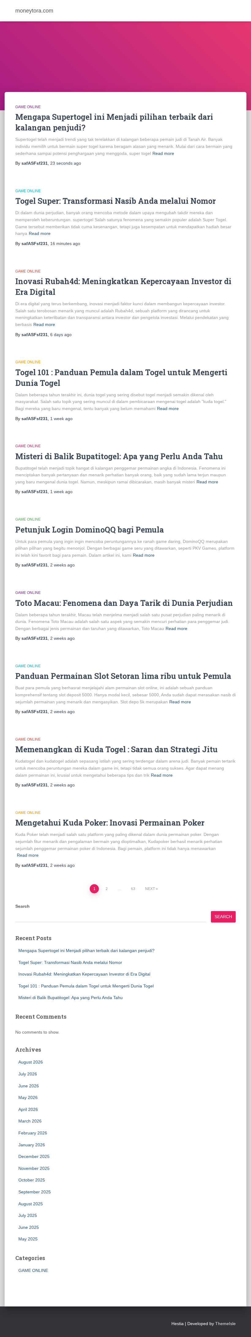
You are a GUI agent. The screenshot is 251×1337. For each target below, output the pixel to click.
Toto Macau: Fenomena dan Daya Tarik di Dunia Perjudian (124, 603)
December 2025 (34, 1156)
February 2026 (32, 1132)
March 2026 (30, 1121)
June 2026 (28, 1085)
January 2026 (31, 1144)
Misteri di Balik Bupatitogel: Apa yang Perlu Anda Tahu (119, 456)
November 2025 (34, 1168)
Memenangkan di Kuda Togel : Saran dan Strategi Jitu (116, 749)
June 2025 (28, 1227)
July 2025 (27, 1215)
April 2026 (28, 1109)
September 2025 (34, 1191)
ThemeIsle (225, 1323)
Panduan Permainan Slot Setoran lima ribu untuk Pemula (123, 676)
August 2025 (30, 1203)
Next (150, 889)
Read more (163, 153)
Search (22, 906)
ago (65, 163)
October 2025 (31, 1180)
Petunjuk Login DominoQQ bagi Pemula (89, 530)
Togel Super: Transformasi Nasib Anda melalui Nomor (115, 201)
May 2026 (28, 1097)
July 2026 (27, 1073)
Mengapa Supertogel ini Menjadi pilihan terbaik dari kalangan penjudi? (86, 950)
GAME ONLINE (28, 107)
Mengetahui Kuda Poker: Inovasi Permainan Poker (109, 823)
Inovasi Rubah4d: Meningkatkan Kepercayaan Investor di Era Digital (84, 974)
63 (133, 889)
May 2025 (28, 1238)
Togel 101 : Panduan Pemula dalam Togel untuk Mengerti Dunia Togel (86, 986)
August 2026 (30, 1062)
